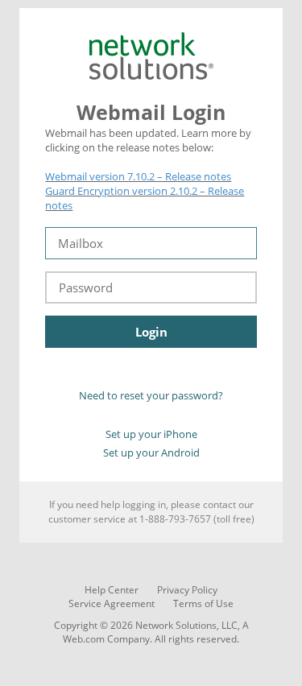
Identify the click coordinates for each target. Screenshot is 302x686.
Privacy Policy (187, 590)
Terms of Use (203, 603)
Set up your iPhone (151, 434)
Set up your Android (151, 452)
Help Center (112, 590)
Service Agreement (111, 603)
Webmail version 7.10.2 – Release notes (138, 176)
